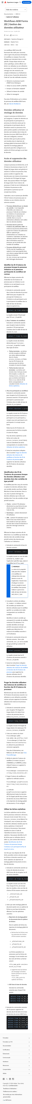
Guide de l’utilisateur (12, 17)
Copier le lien (15, 35)
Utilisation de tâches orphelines (18, 385)
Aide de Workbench (15, 104)
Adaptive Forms (14, 42)
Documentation (8, 14)
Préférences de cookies (9, 1091)
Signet (7, 35)
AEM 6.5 (17, 14)
